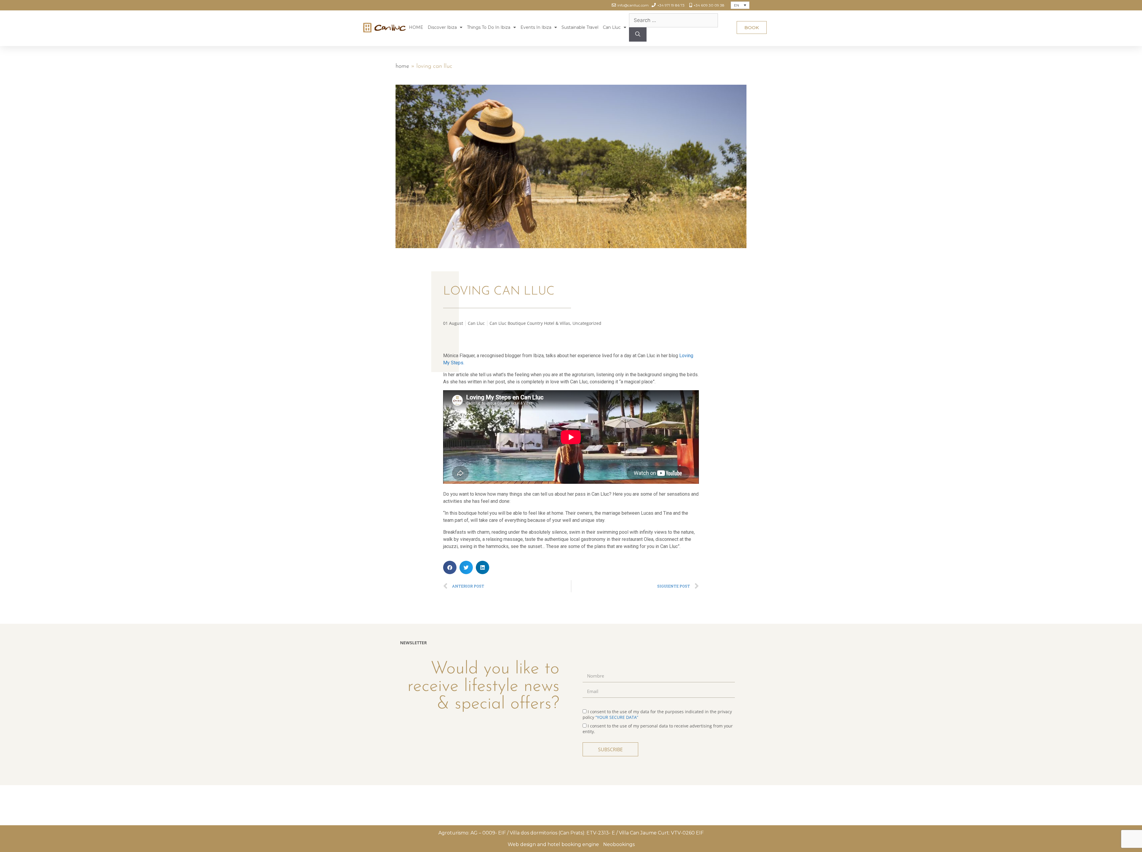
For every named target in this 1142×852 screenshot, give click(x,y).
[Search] (638, 34)
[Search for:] (673, 20)
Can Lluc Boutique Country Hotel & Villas (530, 323)
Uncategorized (586, 323)
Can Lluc (612, 27)
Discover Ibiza (442, 27)
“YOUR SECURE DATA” (616, 717)
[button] (752, 27)
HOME (416, 27)
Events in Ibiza (535, 27)
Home (402, 66)
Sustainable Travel (579, 27)
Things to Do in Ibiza (488, 27)
